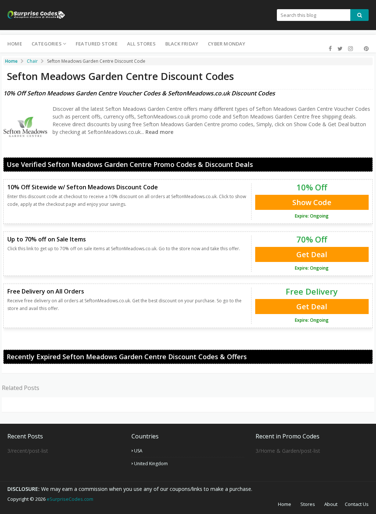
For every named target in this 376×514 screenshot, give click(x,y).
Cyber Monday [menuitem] (226, 43)
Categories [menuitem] (47, 43)
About (330, 504)
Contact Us (357, 504)
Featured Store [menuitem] (97, 43)
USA (138, 451)
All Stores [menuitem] (141, 43)
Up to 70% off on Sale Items (46, 239)
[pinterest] (365, 49)
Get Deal (311, 254)
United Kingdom (151, 463)
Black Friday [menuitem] (181, 43)
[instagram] (350, 49)
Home (284, 504)
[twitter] (340, 49)
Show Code (311, 202)
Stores (307, 504)
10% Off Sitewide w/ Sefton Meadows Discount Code (82, 187)
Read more (158, 131)
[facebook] (330, 49)
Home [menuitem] (14, 43)
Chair (32, 61)
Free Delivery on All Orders (45, 291)
